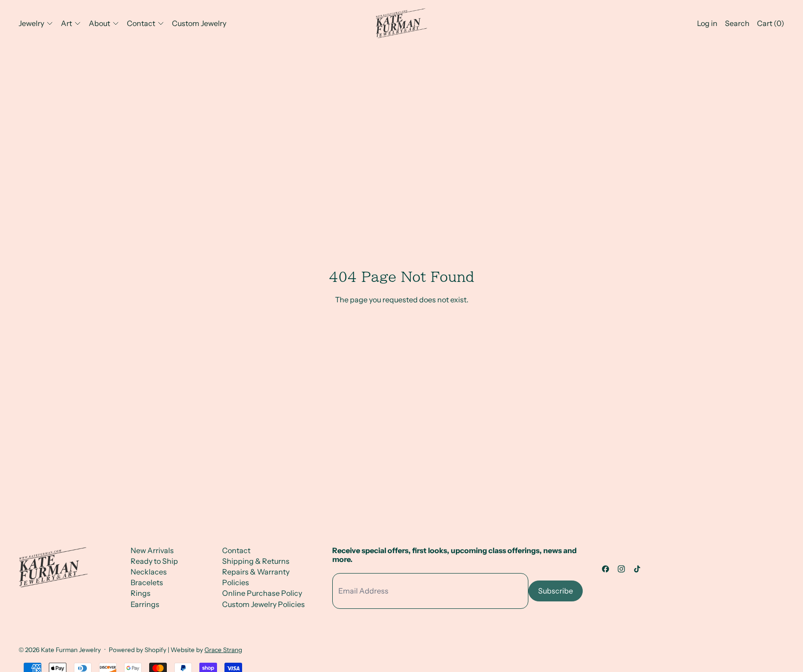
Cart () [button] (770, 23)
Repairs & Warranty (256, 571)
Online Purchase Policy (262, 593)
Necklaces (149, 571)
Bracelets (147, 582)
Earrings (145, 604)
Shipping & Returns (256, 561)
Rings (141, 593)
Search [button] (737, 23)
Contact (236, 550)
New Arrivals (152, 550)
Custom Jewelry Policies (263, 604)
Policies (235, 582)
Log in (707, 23)
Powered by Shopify (137, 649)
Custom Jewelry (199, 23)
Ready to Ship (154, 561)
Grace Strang (223, 649)
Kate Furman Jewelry (71, 649)
